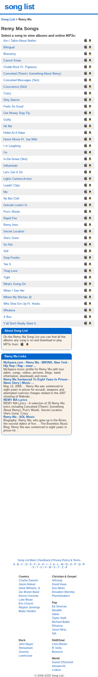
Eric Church (26, 603)
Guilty (7, 119)
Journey (24, 651)
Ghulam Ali (58, 666)
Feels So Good (13, 106)
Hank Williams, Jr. (30, 588)
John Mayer (26, 644)
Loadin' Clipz (11, 185)
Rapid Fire (10, 218)
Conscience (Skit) (15, 86)
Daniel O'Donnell (62, 662)
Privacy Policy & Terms (66, 560)
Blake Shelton (27, 611)
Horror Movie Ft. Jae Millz (20, 139)
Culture (56, 669)
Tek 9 (7, 264)
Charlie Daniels (28, 580)
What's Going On (14, 284)
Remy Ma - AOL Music (19, 417)
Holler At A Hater (14, 132)
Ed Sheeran (59, 606)
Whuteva (9, 310)
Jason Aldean (27, 584)
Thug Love (10, 271)
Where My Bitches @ (17, 297)
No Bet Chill (11, 198)
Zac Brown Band (29, 591)
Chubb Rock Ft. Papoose (20, 67)
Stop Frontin (11, 257)
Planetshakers (61, 595)
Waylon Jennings (29, 607)
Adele (55, 614)
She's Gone (11, 238)
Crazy (7, 93)
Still (5, 251)
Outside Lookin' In (15, 205)
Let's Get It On (13, 172)
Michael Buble (61, 621)
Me (5, 192)
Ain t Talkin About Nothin (19, 40)
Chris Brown (59, 644)
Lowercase (25, 655)
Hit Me (7, 126)
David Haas (59, 584)
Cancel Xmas (12, 60)
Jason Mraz (59, 629)
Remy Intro (10, 224)
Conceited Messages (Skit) (21, 80)
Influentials (10, 165)
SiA (54, 633)
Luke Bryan (26, 599)
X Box (7, 317)
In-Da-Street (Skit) (15, 159)
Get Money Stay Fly (16, 113)
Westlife (57, 610)
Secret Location (13, 231)
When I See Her (13, 290)
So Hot (8, 244)
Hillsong (57, 580)
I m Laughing (12, 146)
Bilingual (9, 47)
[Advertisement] (49, 493)
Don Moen (58, 588)
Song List (8, 19)
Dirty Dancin (11, 100)
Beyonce (57, 651)
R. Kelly (57, 647)
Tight (6, 277)
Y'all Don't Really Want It (19, 323)
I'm (5, 152)
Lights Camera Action (17, 178)
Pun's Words (11, 211)
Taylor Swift (59, 617)
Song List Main (27, 560)
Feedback (44, 560)
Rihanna (57, 625)
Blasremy (9, 54)
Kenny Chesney (29, 595)
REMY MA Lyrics (15, 400)
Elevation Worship (63, 591)
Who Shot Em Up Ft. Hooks (21, 303)
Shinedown (26, 647)
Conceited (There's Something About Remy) (32, 73)
